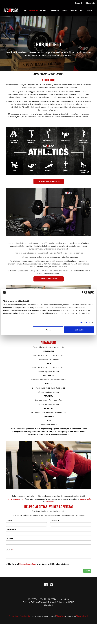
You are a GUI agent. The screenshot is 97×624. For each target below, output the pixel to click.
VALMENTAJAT (55, 10)
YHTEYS (81, 10)
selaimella (49, 502)
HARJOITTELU (33, 10)
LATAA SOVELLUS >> (48, 279)
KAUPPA (89, 10)
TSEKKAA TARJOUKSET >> (49, 181)
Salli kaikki (79, 330)
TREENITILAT (44, 10)
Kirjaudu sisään (90, 3)
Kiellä (48, 330)
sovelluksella (85, 499)
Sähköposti (11, 529)
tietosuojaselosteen (27, 564)
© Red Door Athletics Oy (19, 616)
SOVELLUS (74, 10)
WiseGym (60, 616)
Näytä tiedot (85, 322)
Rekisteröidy (79, 3)
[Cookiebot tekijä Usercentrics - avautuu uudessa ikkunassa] (84, 292)
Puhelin (9, 538)
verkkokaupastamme (15, 499)
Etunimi (9, 520)
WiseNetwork (82, 616)
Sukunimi (54, 520)
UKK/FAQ (48, 605)
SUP (25, 10)
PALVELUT (65, 10)
